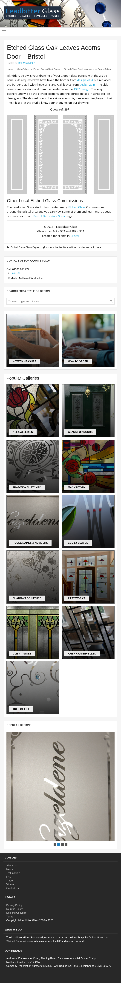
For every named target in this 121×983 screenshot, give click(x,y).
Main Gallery (23, 69)
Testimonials (13, 873)
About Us (11, 865)
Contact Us (12, 888)
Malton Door (70, 247)
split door (96, 247)
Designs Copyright (16, 912)
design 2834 (85, 80)
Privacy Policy (14, 905)
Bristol (74, 236)
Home (10, 69)
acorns (50, 247)
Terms (9, 916)
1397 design (81, 89)
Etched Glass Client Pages (46, 69)
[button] (60, 786)
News (9, 869)
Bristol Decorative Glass (49, 216)
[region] (60, 789)
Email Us (15, 273)
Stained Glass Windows (19, 941)
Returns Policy (14, 909)
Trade (9, 880)
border (58, 247)
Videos (10, 884)
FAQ (8, 876)
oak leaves (83, 247)
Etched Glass (76, 207)
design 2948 (87, 84)
